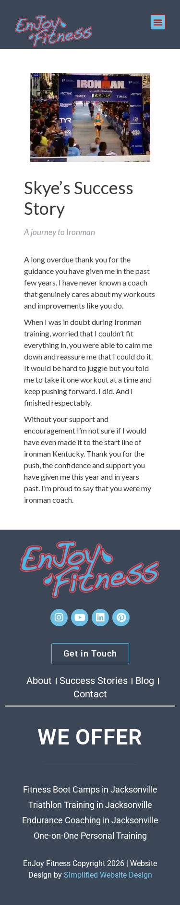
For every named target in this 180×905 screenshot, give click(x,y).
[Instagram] (59, 617)
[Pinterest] (121, 617)
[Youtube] (79, 617)
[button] (158, 22)
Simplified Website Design (108, 875)
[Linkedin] (100, 617)
